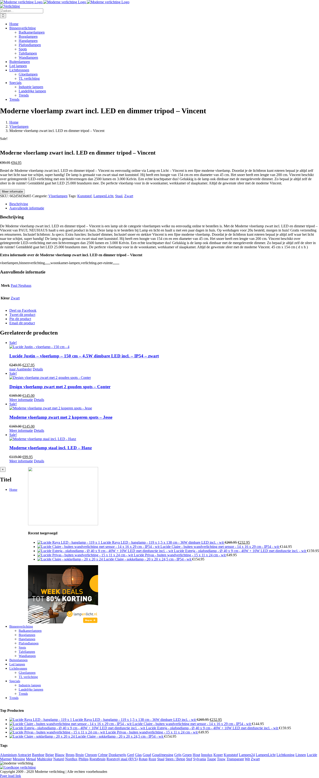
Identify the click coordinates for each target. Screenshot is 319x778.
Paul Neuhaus (21, 285)
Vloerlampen (57, 196)
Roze (152, 759)
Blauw (60, 755)
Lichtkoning (285, 755)
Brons (70, 755)
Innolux (207, 755)
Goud (147, 755)
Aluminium (8, 755)
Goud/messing (162, 755)
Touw (221, 759)
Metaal (31, 759)
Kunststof (84, 196)
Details (38, 369)
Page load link (10, 776)
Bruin (79, 755)
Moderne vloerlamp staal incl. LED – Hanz (50, 447)
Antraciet (24, 755)
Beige (49, 755)
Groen (187, 755)
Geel (130, 755)
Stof (189, 759)
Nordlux (71, 759)
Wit (247, 759)
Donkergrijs (117, 755)
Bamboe (38, 755)
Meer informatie (12, 191)
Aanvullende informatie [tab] (26, 208)
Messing (19, 759)
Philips (83, 759)
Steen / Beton (175, 759)
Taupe (211, 759)
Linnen (300, 755)
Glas (138, 755)
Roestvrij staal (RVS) (122, 759)
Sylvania (199, 759)
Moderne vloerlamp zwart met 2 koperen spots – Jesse (60, 417)
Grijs (177, 755)
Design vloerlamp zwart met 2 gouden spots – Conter (59, 386)
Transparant (235, 759)
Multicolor (44, 759)
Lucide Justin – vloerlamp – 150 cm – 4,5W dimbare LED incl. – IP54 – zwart (84, 355)
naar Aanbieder (20, 369)
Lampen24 (247, 755)
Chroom (91, 755)
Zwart (128, 196)
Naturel (58, 759)
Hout (196, 755)
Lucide (312, 755)
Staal (118, 196)
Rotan (143, 759)
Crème (103, 755)
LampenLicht (103, 196)
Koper (218, 755)
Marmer (6, 759)
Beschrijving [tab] (18, 204)
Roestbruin (97, 759)
